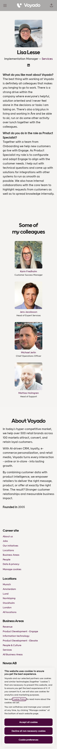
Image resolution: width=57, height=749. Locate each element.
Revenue (7, 626)
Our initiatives (10, 545)
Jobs (5, 540)
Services (47, 58)
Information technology (16, 635)
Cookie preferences (28, 739)
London (7, 607)
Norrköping (9, 598)
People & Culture (12, 645)
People (6, 559)
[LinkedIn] (28, 65)
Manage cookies (12, 569)
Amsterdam (9, 589)
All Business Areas (13, 654)
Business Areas (11, 554)
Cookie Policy (19, 699)
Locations (8, 550)
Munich (7, 584)
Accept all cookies (28, 722)
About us (8, 536)
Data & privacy (11, 564)
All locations (9, 612)
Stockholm (9, 602)
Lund (5, 593)
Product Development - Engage (20, 631)
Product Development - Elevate (20, 640)
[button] (51, 5)
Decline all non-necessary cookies (29, 731)
